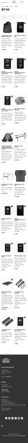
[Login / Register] (20, 2)
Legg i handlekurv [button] (8, 54)
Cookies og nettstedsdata (8, 403)
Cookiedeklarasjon (6, 401)
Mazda (11, 6)
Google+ (15, 418)
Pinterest (22, 418)
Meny (5, 2)
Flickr (12, 418)
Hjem (3, 6)
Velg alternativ (7, 196)
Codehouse (22, 435)
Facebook (6, 418)
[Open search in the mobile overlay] (22, 2)
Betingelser (4, 399)
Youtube (19, 418)
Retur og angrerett (6, 408)
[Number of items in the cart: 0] (25, 2)
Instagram (9, 418)
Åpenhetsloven (5, 410)
